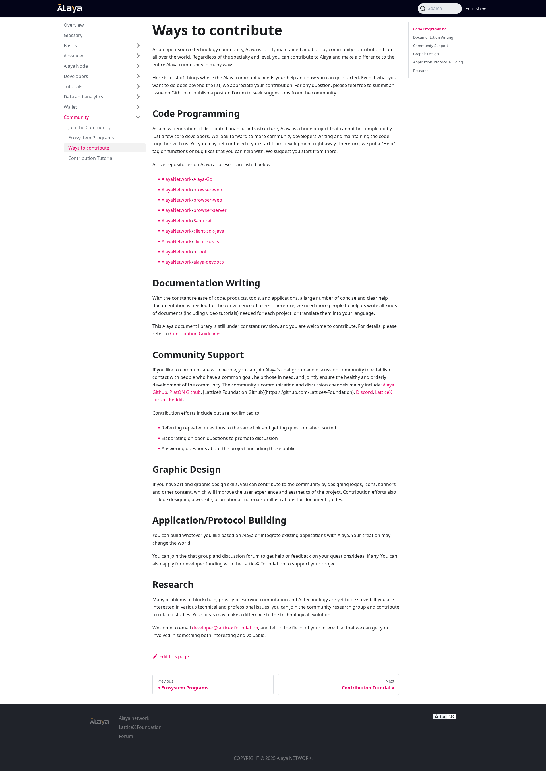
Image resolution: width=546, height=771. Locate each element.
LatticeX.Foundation (140, 727)
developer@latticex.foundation (225, 628)
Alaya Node (76, 66)
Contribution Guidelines (196, 333)
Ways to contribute (88, 148)
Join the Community (89, 127)
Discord (364, 392)
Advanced (74, 56)
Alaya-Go (202, 179)
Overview (74, 25)
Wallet (70, 107)
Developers (76, 76)
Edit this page (174, 656)
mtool (199, 252)
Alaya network (134, 718)
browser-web (207, 190)
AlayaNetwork (177, 179)
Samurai (202, 221)
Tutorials (73, 86)
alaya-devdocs (208, 262)
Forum (126, 736)
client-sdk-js (206, 241)
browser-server (210, 210)
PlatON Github (185, 392)
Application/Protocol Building (438, 62)
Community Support (430, 45)
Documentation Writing (433, 37)
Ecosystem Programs (91, 138)
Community (76, 117)
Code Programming (430, 29)
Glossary (73, 35)
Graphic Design (426, 53)
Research (421, 70)
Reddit (176, 399)
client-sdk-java (208, 231)
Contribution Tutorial (90, 158)
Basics (70, 45)
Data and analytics (83, 97)
